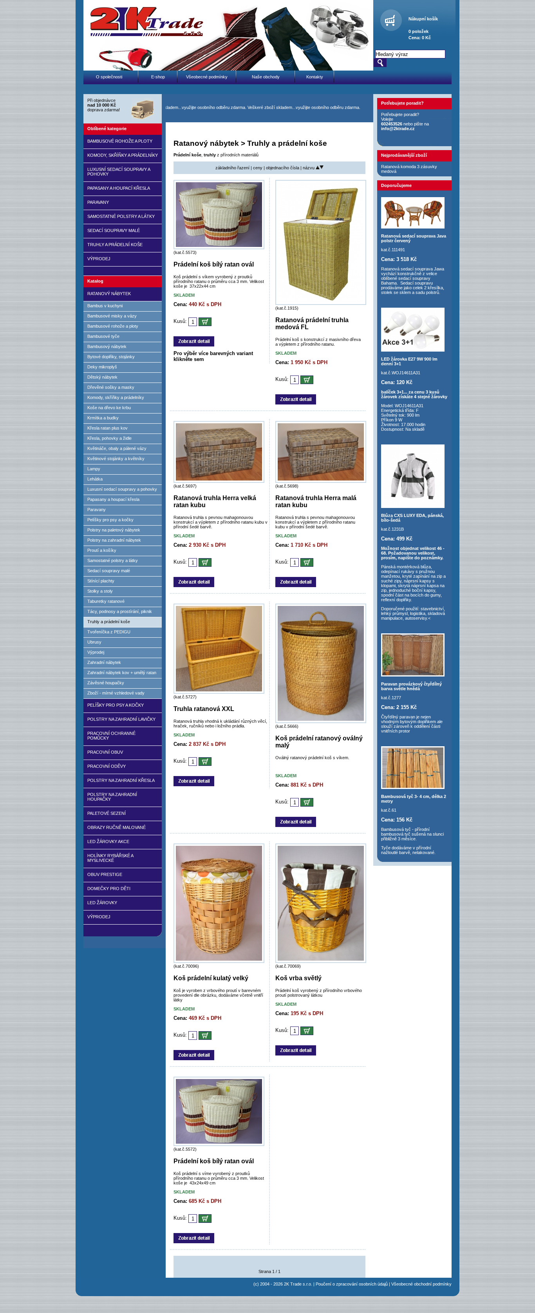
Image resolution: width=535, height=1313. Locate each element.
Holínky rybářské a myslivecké (110, 858)
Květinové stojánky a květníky (116, 458)
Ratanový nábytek (109, 293)
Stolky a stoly (100, 591)
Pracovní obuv (105, 752)
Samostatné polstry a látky (121, 216)
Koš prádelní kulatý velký (211, 978)
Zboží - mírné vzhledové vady (116, 693)
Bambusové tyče (103, 336)
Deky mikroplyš (102, 367)
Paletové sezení (106, 813)
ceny (258, 167)
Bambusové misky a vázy (112, 316)
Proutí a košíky (101, 550)
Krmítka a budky (103, 417)
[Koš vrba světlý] (320, 961)
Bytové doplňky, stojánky (111, 356)
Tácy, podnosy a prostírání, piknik (119, 611)
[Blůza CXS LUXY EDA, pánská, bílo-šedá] (413, 506)
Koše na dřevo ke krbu (109, 407)
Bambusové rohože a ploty (119, 141)
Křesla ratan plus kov (107, 428)
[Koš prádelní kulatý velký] (219, 961)
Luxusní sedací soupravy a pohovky (122, 489)
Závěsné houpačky (105, 682)
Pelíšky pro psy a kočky (110, 519)
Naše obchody (266, 76)
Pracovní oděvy (106, 766)
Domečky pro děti (108, 888)
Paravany (98, 202)
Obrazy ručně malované (116, 827)
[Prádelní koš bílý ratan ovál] (219, 247)
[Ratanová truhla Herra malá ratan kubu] (320, 481)
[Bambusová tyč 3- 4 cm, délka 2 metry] (413, 787)
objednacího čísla (283, 167)
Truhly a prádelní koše (115, 244)
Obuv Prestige (104, 874)
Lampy (93, 468)
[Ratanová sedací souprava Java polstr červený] (413, 227)
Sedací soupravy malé (113, 230)
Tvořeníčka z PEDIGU (108, 631)
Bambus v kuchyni (105, 305)
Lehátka (95, 479)
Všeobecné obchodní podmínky (421, 1284)
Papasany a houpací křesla (118, 188)
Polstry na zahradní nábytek (114, 540)
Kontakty (314, 76)
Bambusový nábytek (107, 346)
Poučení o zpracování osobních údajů (352, 1284)
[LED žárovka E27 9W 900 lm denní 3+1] (413, 350)
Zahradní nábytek (104, 662)
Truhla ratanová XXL (204, 708)
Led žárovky (102, 902)
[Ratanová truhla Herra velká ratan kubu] (219, 481)
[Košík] (390, 24)
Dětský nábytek (102, 377)
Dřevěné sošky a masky (110, 387)
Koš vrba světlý (298, 978)
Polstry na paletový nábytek (113, 530)
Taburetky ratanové (106, 601)
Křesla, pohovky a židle (109, 438)
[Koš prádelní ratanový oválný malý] (320, 721)
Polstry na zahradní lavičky (121, 719)
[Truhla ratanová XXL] (219, 692)
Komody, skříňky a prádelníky (122, 155)
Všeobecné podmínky (207, 76)
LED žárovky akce (108, 841)
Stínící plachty (100, 581)
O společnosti (109, 76)
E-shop (158, 76)
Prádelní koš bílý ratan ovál (214, 264)
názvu (309, 167)
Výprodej (98, 258)
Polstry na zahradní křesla (121, 780)
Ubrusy (94, 642)
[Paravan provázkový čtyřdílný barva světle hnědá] (413, 675)
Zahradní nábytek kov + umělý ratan (121, 672)
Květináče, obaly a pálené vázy (116, 448)
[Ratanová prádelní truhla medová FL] (320, 303)
